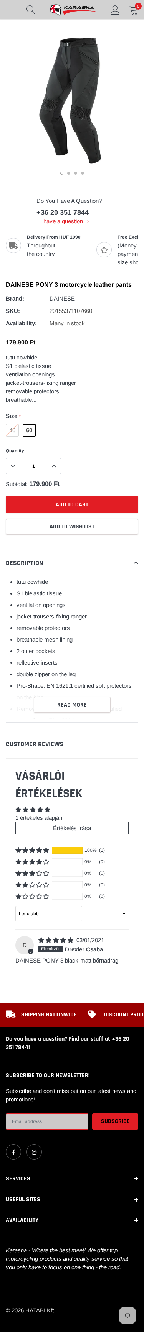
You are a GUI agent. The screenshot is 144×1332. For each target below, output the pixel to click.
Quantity (15, 450)
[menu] (11, 10)
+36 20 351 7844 (62, 212)
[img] (56, 940)
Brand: (15, 298)
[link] (13, 1152)
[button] (32, 850)
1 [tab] (61, 173)
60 (29, 430)
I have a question (62, 221)
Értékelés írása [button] (72, 828)
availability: (21, 323)
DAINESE (62, 298)
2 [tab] (68, 173)
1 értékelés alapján (38, 817)
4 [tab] (82, 173)
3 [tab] (75, 173)
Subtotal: (17, 484)
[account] (115, 10)
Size (13, 416)
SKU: (13, 311)
